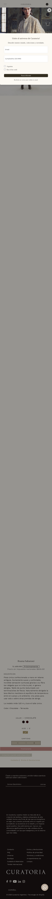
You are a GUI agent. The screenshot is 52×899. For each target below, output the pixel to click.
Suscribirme (26, 75)
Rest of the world (12, 70)
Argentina (10, 66)
